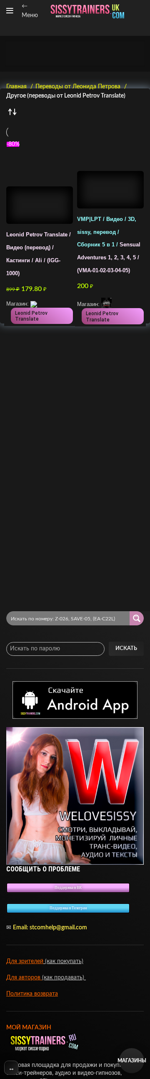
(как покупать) (63, 961)
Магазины (131, 1060)
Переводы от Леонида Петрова (78, 87)
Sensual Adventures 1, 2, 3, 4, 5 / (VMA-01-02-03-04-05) (108, 245)
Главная (17, 87)
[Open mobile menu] (10, 11)
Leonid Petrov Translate (31, 316)
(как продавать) (64, 978)
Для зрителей (24, 961)
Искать (126, 648)
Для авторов (24, 978)
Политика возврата (32, 994)
